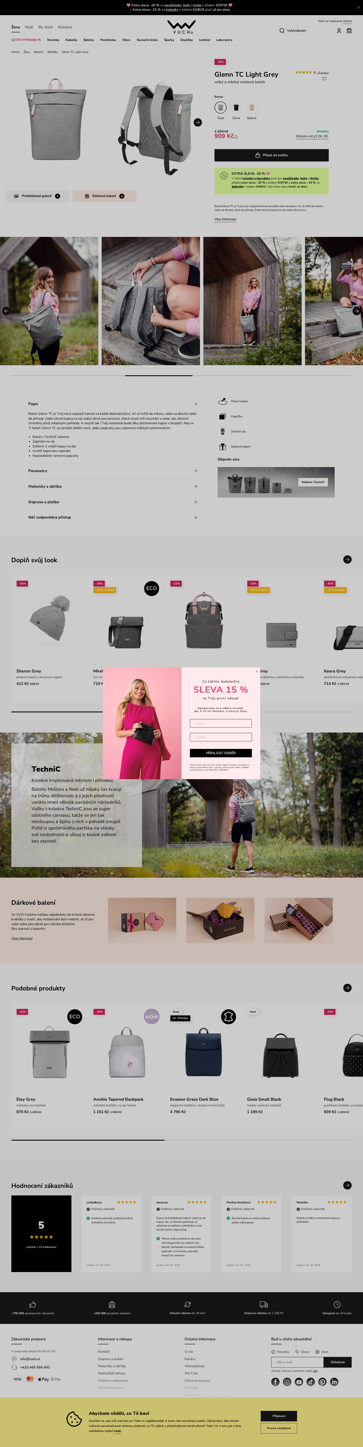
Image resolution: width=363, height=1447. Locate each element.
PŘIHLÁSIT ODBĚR (221, 753)
